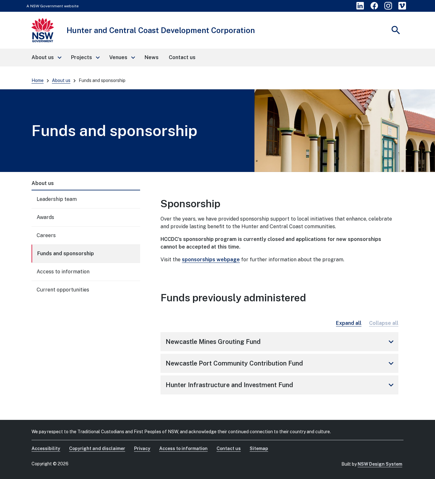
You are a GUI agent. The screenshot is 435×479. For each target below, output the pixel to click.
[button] (46, 57)
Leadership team (57, 199)
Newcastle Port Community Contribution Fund (281, 363)
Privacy (142, 448)
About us (61, 80)
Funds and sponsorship (65, 253)
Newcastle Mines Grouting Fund (281, 341)
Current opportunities (63, 290)
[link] (360, 6)
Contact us (229, 448)
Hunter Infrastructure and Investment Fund (281, 385)
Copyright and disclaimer (97, 448)
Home (38, 80)
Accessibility (46, 448)
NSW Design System (380, 464)
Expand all (348, 323)
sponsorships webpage (211, 260)
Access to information (63, 272)
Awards (45, 217)
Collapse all (383, 323)
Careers (46, 235)
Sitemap (259, 448)
